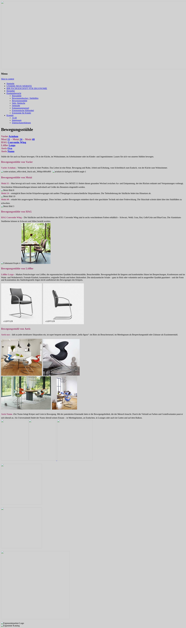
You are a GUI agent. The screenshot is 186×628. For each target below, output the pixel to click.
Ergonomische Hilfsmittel (23, 110)
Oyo (9, 148)
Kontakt (10, 115)
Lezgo (12, 145)
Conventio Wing (17, 142)
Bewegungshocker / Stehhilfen (25, 98)
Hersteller (11, 91)
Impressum (16, 120)
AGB (14, 118)
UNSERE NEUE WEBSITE (19, 86)
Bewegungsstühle (19, 100)
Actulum (13, 136)
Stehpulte (16, 105)
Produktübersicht (14, 93)
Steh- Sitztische (18, 103)
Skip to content (7, 79)
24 (21, 139)
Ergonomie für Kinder (21, 113)
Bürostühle (16, 96)
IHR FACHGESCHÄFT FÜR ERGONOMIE (27, 88)
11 (8, 139)
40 (33, 139)
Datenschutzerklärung (21, 123)
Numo (10, 151)
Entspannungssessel (20, 108)
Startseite (10, 83)
